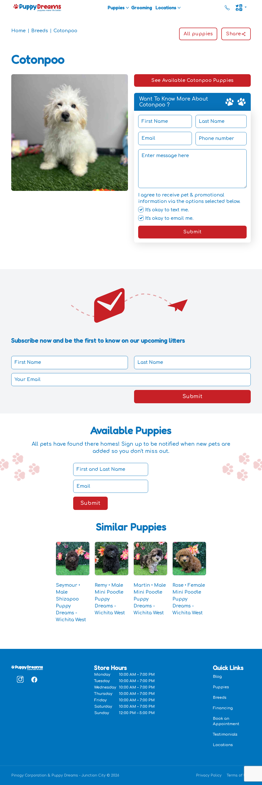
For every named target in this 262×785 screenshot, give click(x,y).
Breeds (39, 30)
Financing (223, 708)
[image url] (37, 7)
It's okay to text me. (166, 209)
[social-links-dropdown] (241, 8)
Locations (166, 7)
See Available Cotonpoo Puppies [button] (192, 80)
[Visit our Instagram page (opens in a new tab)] (20, 679)
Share (233, 33)
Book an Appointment (226, 721)
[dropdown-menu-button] (127, 8)
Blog (217, 676)
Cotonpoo (65, 30)
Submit (192, 231)
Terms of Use (239, 775)
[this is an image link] (27, 667)
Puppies (116, 7)
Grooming (141, 7)
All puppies (198, 33)
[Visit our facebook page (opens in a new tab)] (34, 679)
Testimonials (225, 734)
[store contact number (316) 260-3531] (227, 7)
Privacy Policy (209, 775)
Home (18, 30)
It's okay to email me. (168, 218)
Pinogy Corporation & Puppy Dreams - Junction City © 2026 (65, 775)
